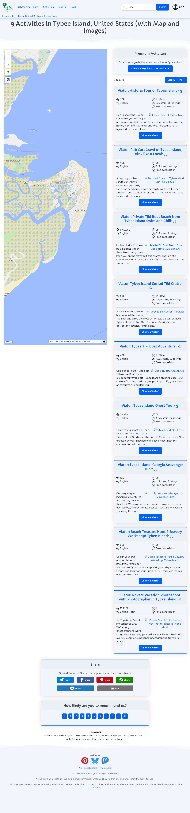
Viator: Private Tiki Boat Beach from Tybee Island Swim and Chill (150, 219)
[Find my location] (8, 72)
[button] (65, 680)
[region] (55, 197)
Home (5, 16)
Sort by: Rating (175, 80)
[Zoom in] (8, 53)
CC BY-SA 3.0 (91, 785)
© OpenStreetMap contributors (88, 341)
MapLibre (54, 341)
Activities (48, 7)
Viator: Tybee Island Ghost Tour (148, 405)
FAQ (73, 7)
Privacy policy (105, 768)
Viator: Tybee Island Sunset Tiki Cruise (149, 284)
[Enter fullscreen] (8, 80)
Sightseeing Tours (27, 7)
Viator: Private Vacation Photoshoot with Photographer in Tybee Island (149, 597)
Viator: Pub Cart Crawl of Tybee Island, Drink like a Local (150, 152)
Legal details (90, 768)
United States (33, 16)
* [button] (150, 135)
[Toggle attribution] (104, 341)
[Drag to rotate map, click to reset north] (8, 65)
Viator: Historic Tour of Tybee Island (148, 90)
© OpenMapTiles (67, 341)
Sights (62, 7)
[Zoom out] (8, 59)
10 (125, 716)
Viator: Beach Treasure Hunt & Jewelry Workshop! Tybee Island (150, 534)
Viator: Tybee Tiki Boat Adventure (148, 346)
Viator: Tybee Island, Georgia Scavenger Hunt (150, 467)
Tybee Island (51, 16)
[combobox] (138, 7)
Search (162, 7)
